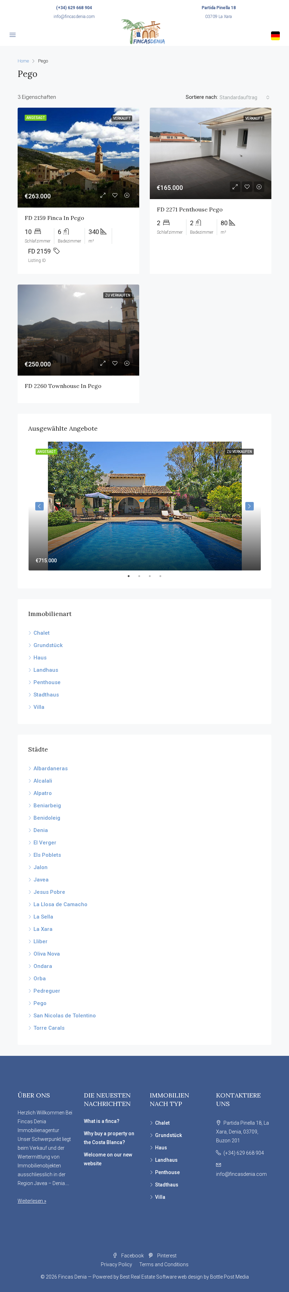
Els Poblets (47, 855)
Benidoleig (46, 818)
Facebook (132, 1255)
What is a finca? (101, 1121)
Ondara (42, 966)
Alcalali (42, 781)
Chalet (41, 633)
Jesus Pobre (49, 892)
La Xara (43, 929)
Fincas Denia (72, 1277)
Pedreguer (46, 991)
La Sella (43, 917)
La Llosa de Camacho (60, 904)
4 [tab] (163, 576)
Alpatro (42, 793)
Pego (40, 1003)
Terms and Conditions (164, 1264)
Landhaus (45, 670)
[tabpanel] (145, 506)
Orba (39, 978)
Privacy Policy (116, 1264)
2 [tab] (142, 576)
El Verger (44, 842)
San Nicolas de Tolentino (64, 1015)
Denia (40, 830)
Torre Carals (48, 1028)
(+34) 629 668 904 (74, 7)
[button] (245, 97)
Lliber (40, 941)
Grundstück (48, 645)
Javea (41, 880)
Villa (38, 707)
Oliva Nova (46, 954)
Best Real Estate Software (148, 1277)
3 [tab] (153, 576)
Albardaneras (50, 768)
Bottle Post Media (229, 1277)
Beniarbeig (47, 805)
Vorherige (39, 506)
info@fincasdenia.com (74, 16)
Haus (40, 657)
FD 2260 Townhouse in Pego (63, 385)
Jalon (40, 867)
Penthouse (47, 682)
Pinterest (166, 1255)
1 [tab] (132, 576)
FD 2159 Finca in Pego (54, 217)
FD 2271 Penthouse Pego (190, 209)
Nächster (249, 506)
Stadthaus (46, 695)
